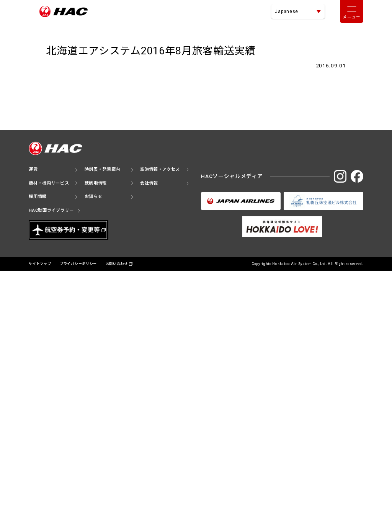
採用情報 (38, 196)
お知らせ (94, 196)
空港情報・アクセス (160, 169)
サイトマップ (40, 264)
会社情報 (149, 183)
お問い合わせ (117, 264)
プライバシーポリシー (78, 264)
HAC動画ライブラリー (51, 210)
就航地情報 (96, 183)
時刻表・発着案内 (103, 169)
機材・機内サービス (49, 183)
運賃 (33, 169)
